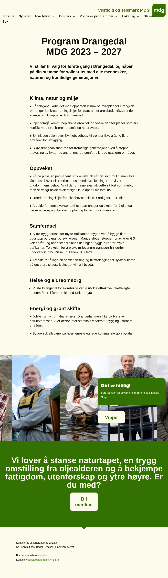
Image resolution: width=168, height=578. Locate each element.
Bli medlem (84, 501)
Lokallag (128, 16)
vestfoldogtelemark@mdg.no (43, 559)
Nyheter (25, 16)
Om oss (65, 16)
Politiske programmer (97, 16)
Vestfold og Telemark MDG (124, 9)
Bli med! (150, 16)
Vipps (111, 417)
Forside (8, 16)
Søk (5, 21)
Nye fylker (43, 16)
